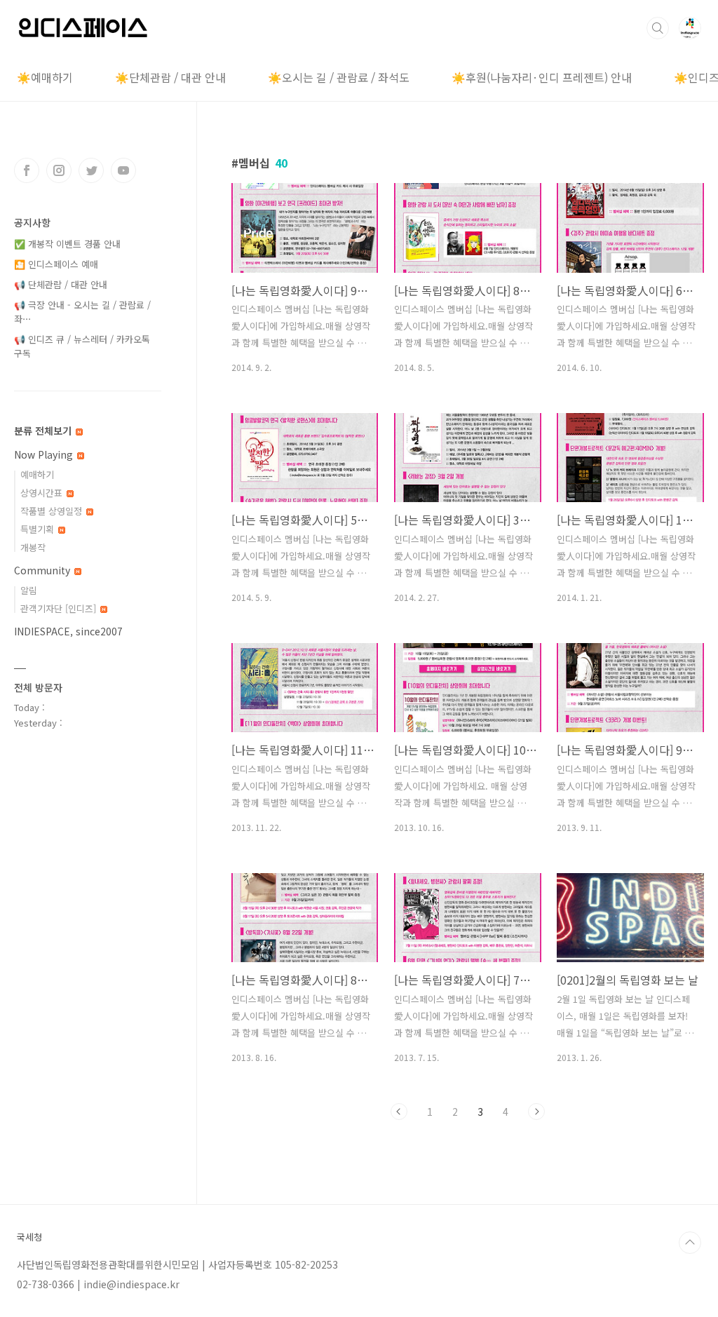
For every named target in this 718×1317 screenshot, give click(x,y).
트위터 (91, 170)
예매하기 (37, 474)
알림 (28, 590)
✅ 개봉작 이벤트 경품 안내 (67, 243)
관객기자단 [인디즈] (59, 608)
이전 (399, 1111)
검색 (657, 28)
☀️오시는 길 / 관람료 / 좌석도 (338, 77)
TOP (690, 1242)
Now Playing (45, 454)
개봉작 (33, 547)
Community (43, 570)
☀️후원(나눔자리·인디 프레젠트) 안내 (542, 77)
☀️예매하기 (45, 77)
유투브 (123, 170)
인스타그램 (59, 170)
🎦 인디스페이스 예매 (56, 264)
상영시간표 (42, 492)
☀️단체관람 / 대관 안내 (170, 77)
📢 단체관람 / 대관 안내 (60, 284)
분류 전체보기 (44, 431)
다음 (536, 1111)
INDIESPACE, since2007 (68, 631)
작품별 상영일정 (52, 511)
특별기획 (38, 529)
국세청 (29, 1237)
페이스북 (26, 170)
